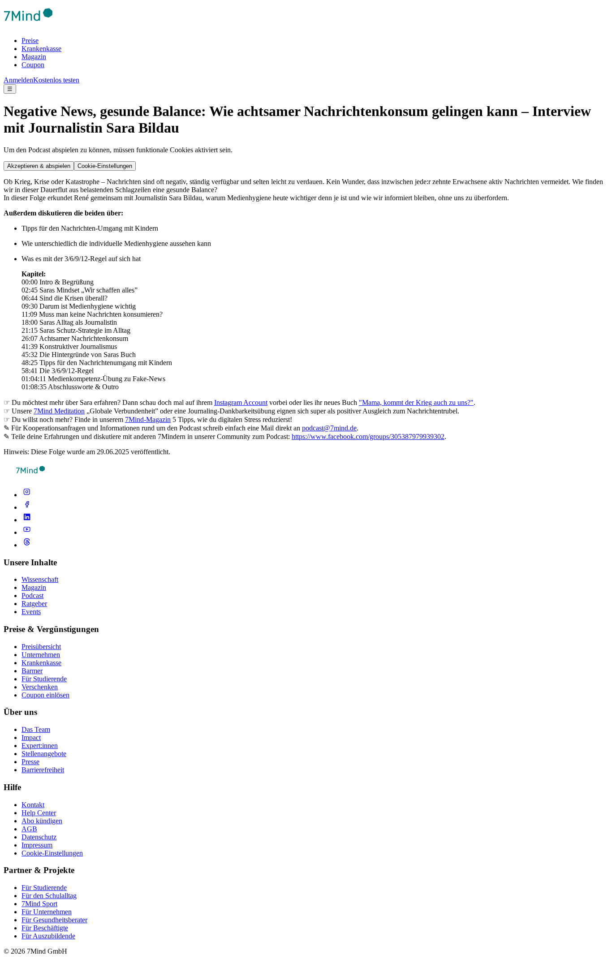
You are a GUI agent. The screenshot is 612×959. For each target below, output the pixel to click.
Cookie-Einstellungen (105, 166)
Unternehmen (41, 654)
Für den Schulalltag (49, 895)
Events (31, 611)
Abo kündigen (42, 821)
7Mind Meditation (59, 411)
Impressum (37, 845)
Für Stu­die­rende (44, 887)
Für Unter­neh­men (47, 912)
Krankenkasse (41, 48)
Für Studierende (44, 679)
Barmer (32, 671)
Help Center (39, 813)
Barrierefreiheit (43, 770)
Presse (30, 761)
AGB (29, 829)
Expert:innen (40, 745)
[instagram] (27, 495)
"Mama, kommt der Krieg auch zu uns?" (416, 402)
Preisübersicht (41, 646)
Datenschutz (39, 837)
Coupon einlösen (45, 695)
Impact (31, 737)
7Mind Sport (39, 903)
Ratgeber (34, 603)
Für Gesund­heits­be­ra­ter (54, 920)
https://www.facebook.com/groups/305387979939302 (368, 436)
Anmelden (18, 80)
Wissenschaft (40, 579)
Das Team (36, 729)
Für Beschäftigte (45, 928)
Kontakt (33, 804)
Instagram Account (240, 402)
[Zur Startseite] (28, 25)
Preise (30, 40)
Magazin (34, 56)
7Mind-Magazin (148, 419)
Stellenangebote (44, 753)
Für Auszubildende (48, 936)
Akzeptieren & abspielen (38, 166)
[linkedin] (27, 520)
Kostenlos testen (56, 80)
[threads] (27, 545)
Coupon (33, 65)
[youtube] (27, 532)
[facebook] (27, 507)
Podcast (32, 595)
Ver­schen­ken (40, 687)
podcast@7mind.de (329, 428)
